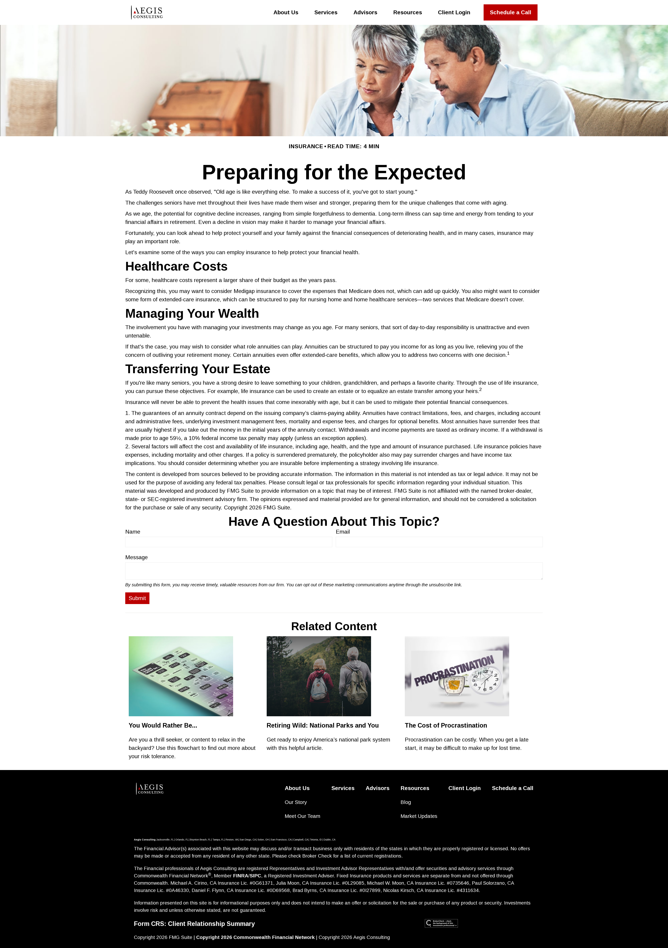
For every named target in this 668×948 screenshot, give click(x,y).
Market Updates (419, 816)
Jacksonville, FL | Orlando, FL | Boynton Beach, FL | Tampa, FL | (191, 839)
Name (132, 532)
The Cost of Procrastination (446, 725)
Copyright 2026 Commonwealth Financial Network (255, 937)
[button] (286, 12)
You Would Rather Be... (163, 725)
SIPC (255, 875)
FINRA (240, 875)
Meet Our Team (302, 816)
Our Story (296, 802)
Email (343, 532)
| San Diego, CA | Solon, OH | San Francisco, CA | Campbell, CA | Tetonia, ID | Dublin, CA (286, 839)
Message (136, 557)
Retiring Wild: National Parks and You (323, 725)
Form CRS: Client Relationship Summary (194, 923)
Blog (406, 802)
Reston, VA (232, 839)
